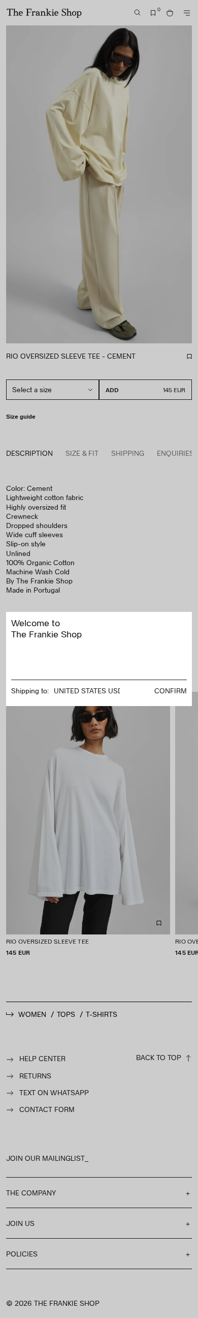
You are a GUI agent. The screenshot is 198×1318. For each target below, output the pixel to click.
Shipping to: (30, 690)
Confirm (170, 690)
